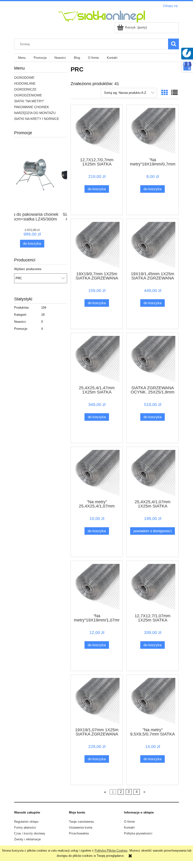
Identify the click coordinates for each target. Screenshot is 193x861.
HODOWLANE (25, 83)
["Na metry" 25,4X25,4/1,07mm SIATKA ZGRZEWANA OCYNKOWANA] (97, 472)
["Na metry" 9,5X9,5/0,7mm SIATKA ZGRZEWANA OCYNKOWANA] (152, 700)
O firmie (129, 821)
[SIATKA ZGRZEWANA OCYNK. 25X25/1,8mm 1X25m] (152, 358)
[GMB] (187, 65)
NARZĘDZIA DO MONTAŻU (35, 113)
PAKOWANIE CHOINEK (31, 107)
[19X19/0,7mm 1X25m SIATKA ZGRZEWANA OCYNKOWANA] (97, 244)
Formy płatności (25, 827)
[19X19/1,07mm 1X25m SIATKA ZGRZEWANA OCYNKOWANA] (97, 700)
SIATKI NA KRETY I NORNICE (36, 119)
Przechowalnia (79, 833)
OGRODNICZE (25, 89)
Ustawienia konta (80, 827)
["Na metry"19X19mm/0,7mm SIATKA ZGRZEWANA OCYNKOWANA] (152, 130)
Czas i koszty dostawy (29, 833)
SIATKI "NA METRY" (29, 101)
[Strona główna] (80, 16)
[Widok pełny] (174, 92)
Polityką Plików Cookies (111, 850)
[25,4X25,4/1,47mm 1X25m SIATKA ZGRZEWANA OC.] (97, 358)
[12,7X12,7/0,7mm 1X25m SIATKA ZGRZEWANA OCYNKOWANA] (97, 130)
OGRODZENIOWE (28, 95)
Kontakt (129, 827)
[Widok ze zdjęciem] (164, 92)
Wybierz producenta (27, 269)
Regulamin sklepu (26, 821)
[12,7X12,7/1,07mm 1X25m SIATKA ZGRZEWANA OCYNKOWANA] (152, 586)
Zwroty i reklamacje (27, 839)
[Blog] (186, 53)
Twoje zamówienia (81, 821)
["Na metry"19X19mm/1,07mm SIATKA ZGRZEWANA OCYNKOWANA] (97, 586)
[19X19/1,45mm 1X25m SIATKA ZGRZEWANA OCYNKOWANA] (152, 244)
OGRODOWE (24, 77)
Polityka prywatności (138, 833)
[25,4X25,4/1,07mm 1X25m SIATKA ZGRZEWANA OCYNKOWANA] (152, 472)
